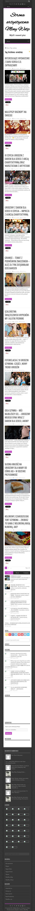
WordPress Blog (9, 877)
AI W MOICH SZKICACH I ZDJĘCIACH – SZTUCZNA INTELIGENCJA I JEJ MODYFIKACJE (20, 681)
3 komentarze (16, 477)
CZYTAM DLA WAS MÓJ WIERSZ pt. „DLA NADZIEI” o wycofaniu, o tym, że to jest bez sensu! (20, 610)
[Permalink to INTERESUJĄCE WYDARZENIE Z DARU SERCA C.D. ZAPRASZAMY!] (17, 83)
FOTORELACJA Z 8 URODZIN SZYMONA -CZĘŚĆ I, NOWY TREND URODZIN (17, 363)
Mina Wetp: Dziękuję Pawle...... (19, 772)
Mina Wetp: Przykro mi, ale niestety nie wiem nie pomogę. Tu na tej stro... (20, 798)
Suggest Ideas (9, 869)
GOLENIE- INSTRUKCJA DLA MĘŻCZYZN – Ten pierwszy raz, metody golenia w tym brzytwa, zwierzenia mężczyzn (20, 587)
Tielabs (28, 908)
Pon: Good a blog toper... (17, 755)
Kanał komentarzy (10, 896)
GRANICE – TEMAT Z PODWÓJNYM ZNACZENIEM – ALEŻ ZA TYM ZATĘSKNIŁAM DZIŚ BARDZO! (17, 263)
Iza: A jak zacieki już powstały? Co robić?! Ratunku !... (20, 791)
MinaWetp (26, 909)
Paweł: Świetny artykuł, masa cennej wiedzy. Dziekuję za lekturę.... (20, 779)
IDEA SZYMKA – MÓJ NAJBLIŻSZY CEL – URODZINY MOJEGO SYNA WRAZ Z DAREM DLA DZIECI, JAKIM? (17, 416)
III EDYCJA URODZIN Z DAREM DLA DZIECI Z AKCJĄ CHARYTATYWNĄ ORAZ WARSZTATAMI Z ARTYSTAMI (17, 161)
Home (7, 48)
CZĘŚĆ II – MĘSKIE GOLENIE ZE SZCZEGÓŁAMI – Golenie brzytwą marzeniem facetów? (19, 617)
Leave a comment (16, 68)
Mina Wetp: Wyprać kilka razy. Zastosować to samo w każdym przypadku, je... (19, 786)
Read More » (8, 99)
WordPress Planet (10, 880)
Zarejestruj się (9, 888)
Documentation (9, 863)
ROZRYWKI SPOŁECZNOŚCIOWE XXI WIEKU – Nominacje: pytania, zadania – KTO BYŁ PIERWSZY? (20, 595)
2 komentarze (16, 321)
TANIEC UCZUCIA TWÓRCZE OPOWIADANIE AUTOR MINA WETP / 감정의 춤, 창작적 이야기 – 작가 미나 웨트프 (20, 673)
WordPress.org (9, 899)
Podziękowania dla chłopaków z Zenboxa (15, 909)
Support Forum (9, 871)
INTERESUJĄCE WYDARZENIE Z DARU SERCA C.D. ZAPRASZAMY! (17, 61)
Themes (7, 874)
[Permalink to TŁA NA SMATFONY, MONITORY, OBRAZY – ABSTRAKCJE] (7, 691)
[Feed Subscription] (29, 51)
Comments (26, 573)
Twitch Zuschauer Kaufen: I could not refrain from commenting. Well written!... (20, 767)
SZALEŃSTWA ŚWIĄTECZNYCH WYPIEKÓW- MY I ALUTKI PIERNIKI (17, 315)
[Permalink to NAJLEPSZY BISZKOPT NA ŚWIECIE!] (17, 133)
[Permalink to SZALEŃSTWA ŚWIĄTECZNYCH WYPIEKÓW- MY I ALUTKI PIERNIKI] (17, 336)
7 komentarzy (15, 370)
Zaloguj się (8, 891)
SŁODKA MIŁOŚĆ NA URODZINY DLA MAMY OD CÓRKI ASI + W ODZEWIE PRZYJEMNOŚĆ (16, 469)
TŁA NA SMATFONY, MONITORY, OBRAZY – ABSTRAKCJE (19, 688)
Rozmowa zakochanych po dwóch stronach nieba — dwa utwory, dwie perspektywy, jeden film (19, 655)
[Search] (29, 1)
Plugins (7, 866)
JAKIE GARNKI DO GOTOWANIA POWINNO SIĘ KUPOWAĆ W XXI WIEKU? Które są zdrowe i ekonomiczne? (20, 602)
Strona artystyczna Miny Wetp (17, 22)
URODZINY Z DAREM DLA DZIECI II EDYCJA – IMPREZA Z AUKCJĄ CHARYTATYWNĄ (17, 211)
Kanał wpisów (9, 893)
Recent (17, 573)
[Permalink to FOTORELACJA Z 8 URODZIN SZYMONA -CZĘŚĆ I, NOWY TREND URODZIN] (17, 385)
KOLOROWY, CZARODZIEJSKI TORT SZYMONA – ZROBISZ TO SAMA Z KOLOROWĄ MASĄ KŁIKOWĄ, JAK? (17, 522)
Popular (9, 573)
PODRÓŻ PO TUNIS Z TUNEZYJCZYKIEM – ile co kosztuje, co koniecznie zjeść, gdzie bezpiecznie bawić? (20, 578)
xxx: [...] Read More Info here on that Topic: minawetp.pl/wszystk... (16, 762)
